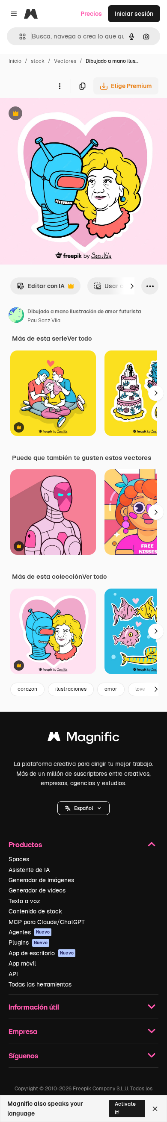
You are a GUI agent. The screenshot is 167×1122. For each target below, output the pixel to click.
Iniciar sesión (134, 14)
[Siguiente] (132, 285)
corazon (27, 689)
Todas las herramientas (40, 984)
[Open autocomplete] (19, 36)
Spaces (19, 859)
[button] (83, 808)
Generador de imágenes (41, 880)
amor (110, 689)
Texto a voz (24, 901)
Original (55, 114)
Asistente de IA (29, 870)
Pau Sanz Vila (43, 320)
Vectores (65, 61)
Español (83, 808)
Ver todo (79, 338)
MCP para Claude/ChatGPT (47, 922)
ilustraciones (70, 689)
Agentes (29, 932)
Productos (25, 844)
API (13, 974)
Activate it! (125, 1108)
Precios (91, 14)
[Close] (155, 1109)
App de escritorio (41, 953)
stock (38, 61)
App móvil (22, 963)
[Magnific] (83, 738)
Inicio (15, 61)
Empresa (23, 1031)
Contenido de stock (35, 911)
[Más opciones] (59, 85)
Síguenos (23, 1055)
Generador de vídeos (37, 890)
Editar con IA (41, 288)
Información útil (34, 1006)
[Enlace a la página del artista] (16, 316)
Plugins (28, 942)
